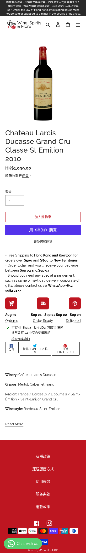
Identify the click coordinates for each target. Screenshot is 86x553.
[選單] (78, 24)
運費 (25, 175)
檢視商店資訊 (20, 339)
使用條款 (43, 481)
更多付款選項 (43, 241)
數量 (8, 192)
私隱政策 (43, 456)
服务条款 (43, 494)
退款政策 (43, 507)
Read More (14, 424)
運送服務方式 (43, 469)
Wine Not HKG (48, 550)
